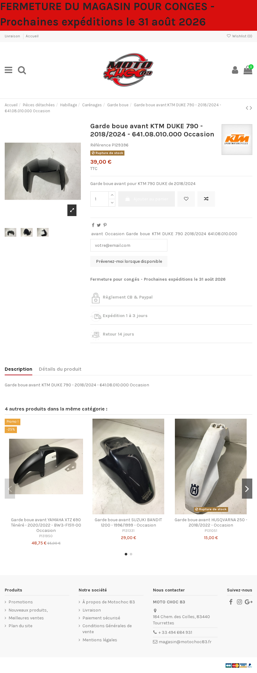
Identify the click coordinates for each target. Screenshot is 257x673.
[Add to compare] (206, 199)
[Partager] (93, 225)
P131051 (211, 531)
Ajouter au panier (151, 199)
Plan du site (20, 625)
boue (145, 233)
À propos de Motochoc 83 (108, 602)
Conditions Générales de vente (107, 629)
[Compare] (46, 512)
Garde (132, 233)
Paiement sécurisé (101, 618)
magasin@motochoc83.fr (185, 641)
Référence (100, 145)
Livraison (13, 36)
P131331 (128, 531)
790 (179, 233)
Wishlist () (241, 36)
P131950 (46, 536)
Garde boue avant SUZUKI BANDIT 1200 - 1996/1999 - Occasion (128, 522)
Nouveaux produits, (28, 610)
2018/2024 (195, 233)
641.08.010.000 (222, 233)
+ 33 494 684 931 (175, 632)
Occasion (114, 233)
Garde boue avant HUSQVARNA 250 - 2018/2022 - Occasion (211, 522)
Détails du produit (60, 369)
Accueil (32, 36)
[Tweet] (99, 225)
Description (18, 369)
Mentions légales (99, 640)
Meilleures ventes (26, 618)
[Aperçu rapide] (54, 512)
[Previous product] (248, 108)
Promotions (20, 602)
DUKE (167, 233)
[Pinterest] (105, 225)
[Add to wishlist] (186, 199)
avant (97, 233)
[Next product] (251, 108)
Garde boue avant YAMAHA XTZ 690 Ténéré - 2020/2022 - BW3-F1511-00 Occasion (46, 525)
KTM (156, 233)
